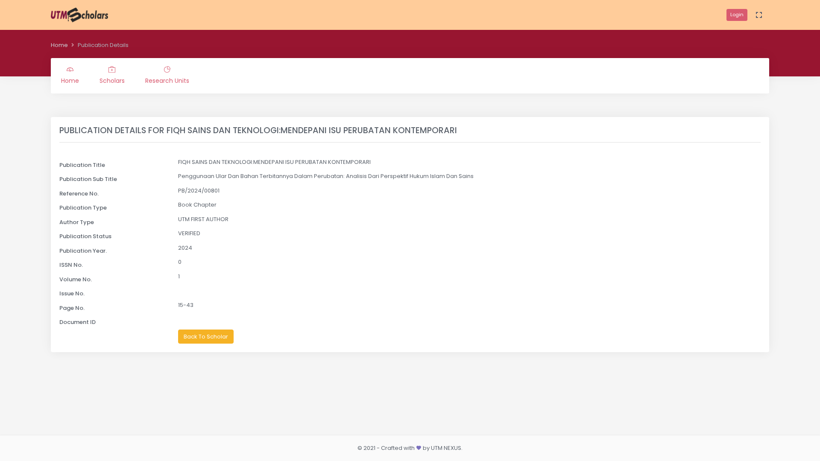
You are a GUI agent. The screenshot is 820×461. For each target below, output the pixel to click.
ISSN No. (71, 265)
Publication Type (83, 208)
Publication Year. (83, 251)
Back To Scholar (206, 337)
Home (59, 45)
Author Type (76, 222)
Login (737, 14)
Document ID (77, 322)
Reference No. (79, 194)
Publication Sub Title (88, 179)
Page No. (72, 308)
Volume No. (75, 279)
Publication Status (85, 236)
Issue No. (72, 293)
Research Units (167, 80)
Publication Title (82, 165)
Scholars (112, 80)
